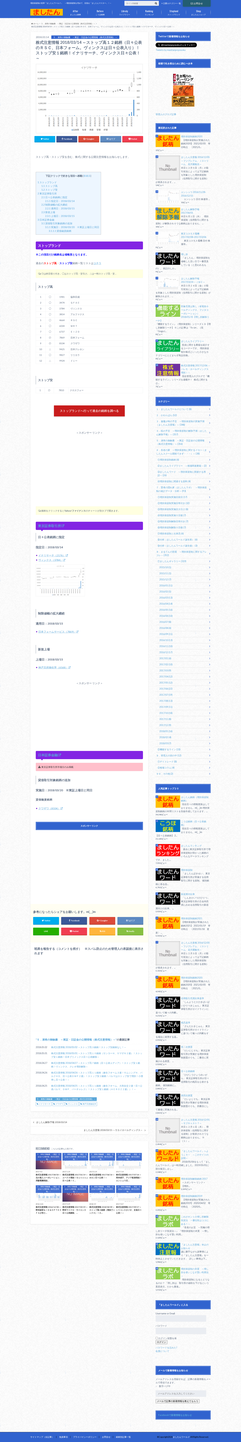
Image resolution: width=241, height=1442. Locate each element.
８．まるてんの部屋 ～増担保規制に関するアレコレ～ (181, 553)
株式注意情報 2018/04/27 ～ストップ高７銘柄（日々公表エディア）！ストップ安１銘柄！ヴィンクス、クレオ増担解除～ (95, 1065)
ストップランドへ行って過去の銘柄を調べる (89, 410)
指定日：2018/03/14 (60, 201)
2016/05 (165, 609)
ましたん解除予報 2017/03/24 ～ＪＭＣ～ (193, 280)
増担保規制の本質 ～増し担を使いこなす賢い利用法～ (195, 1272)
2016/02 (165, 591)
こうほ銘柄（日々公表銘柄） (193, 823)
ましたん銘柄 (75, 12)
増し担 (184, 254)
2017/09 (165, 706)
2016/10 (165, 640)
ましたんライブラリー (192, 341)
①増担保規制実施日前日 (172, 497)
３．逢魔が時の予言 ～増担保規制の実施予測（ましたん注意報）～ (180, 423)
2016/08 (165, 628)
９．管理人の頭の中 (168, 755)
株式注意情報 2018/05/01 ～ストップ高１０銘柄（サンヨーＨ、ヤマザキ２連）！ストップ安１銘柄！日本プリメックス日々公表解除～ (96, 1055)
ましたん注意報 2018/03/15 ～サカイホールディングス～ (113, 1130)
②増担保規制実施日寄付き (174, 503)
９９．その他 (164, 773)
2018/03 (165, 743)
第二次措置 (186, 1046)
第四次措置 (186, 1095)
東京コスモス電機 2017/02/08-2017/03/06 (193, 235)
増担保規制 (186, 870)
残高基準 (185, 1022)
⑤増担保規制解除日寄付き (173, 521)
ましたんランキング (191, 845)
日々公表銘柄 (188, 1071)
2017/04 (165, 676)
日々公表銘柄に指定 (54, 197)
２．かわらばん (166, 415)
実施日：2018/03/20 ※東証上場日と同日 (72, 227)
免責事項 (63, 1437)
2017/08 (165, 700)
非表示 (87, 175)
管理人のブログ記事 (166, 114)
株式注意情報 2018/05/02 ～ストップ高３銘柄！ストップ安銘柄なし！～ (88, 1047)
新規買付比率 (188, 894)
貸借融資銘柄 (60, 230)
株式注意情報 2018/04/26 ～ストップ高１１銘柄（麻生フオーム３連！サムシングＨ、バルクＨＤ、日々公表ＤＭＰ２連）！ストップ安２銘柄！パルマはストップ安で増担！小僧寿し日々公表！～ (97, 1076)
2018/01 (165, 731)
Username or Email (165, 1313)
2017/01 (165, 658)
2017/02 (165, 664)
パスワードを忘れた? (166, 1347)
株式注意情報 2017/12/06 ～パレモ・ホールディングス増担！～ (195, 369)
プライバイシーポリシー (85, 1437)
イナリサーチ (44, 1104)
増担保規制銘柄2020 (191, 136)
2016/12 (165, 652)
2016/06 (165, 615)
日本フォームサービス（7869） (57, 631)
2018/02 (165, 737)
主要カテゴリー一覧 (172, 3)
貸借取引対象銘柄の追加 (56, 223)
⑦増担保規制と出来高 (171, 533)
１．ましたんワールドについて (173, 409)
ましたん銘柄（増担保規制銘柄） (195, 799)
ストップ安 (49, 189)
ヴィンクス (73, 1104)
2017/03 (165, 670)
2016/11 (165, 646)
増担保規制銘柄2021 (191, 918)
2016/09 (165, 634)
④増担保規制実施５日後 (172, 515)
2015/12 (165, 579)
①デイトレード (167, 761)
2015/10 (165, 567)
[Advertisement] (89, 462)
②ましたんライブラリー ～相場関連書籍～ (182, 465)
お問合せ (198, 3)
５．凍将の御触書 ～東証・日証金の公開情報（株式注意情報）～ (76, 1039)
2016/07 (165, 622)
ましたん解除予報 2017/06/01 (190, 211)
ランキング (149, 12)
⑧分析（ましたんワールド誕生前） (177, 539)
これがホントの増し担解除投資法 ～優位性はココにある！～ (195, 1220)
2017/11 (165, 719)
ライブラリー (124, 12)
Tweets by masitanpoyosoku (171, 50)
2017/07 (165, 694)
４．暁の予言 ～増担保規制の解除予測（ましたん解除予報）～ (181, 432)
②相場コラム (166, 767)
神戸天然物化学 (89, 1104)
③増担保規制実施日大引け (173, 509)
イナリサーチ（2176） (51, 555)
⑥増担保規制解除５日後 (172, 527)
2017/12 (165, 725)
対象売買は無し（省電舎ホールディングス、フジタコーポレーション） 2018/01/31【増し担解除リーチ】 (182, 313)
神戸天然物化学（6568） (53, 667)
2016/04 (165, 603)
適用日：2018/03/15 (60, 208)
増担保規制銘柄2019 (191, 1196)
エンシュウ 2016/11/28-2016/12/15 (193, 194)
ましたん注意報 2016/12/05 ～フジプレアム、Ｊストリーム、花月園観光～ (195, 161)
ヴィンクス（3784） (50, 559)
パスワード (161, 1325)
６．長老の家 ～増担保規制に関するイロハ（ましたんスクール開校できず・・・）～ (181, 452)
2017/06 (165, 688)
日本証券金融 (46, 219)
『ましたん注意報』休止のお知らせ (195, 1246)
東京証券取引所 (47, 193)
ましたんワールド (181, 1437)
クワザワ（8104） (49, 808)
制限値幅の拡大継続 (54, 204)
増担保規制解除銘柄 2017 (194, 1178)
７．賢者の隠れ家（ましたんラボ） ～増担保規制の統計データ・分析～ (181, 489)
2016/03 (165, 597)
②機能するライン (169, 749)
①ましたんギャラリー (172, 561)
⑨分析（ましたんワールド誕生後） (177, 545)
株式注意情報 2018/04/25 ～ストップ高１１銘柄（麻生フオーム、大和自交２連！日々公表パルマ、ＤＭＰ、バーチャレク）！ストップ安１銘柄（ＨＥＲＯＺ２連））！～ (96, 1087)
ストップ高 (49, 185)
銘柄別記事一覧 (123, 1437)
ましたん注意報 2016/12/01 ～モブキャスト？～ (195, 1121)
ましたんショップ (198, 12)
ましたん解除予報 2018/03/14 (51, 1122)
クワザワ (59, 1104)
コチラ (97, 263)
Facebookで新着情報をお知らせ (175, 1415)
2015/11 (165, 573)
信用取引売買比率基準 (192, 998)
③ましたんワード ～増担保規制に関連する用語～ (182, 473)
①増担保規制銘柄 (168, 459)
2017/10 (165, 713)
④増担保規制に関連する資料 (174, 481)
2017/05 (165, 682)
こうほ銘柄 (100, 12)
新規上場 (48, 212)
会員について (162, 1351)
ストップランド (174, 12)
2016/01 (165, 585)
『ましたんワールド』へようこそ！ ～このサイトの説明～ (195, 1154)
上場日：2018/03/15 (60, 215)
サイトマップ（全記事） (42, 1437)
